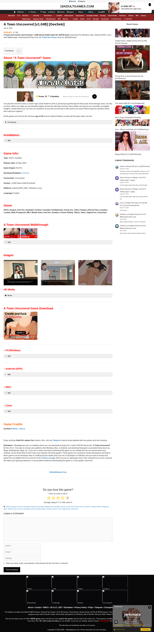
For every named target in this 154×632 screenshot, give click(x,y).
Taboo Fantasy (46, 509)
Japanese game (38, 19)
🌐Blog (90, 12)
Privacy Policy (81, 607)
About (30, 607)
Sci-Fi (89, 19)
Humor (82, 19)
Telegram (98, 607)
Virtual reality (112, 15)
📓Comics (61, 12)
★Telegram (81, 1)
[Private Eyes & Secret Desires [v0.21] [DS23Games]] (132, 59)
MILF (137, 15)
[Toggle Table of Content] (17, 51)
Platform (20, 12)
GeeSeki (25, 173)
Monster (65, 19)
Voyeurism (74, 509)
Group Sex (70, 507)
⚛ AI (18, 15)
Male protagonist (103, 507)
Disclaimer (68, 607)
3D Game (25, 15)
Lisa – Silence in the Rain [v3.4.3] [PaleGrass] (132, 129)
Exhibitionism (48, 507)
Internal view (78, 507)
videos (56, 621)
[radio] (49, 498)
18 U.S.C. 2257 (56, 607)
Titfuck (55, 509)
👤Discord (72, 1)
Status (80, 12)
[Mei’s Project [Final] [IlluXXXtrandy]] (132, 110)
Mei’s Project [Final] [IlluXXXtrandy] (128, 117)
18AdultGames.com (77, 6)
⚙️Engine (70, 12)
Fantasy (143, 15)
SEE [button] (9, 140)
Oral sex (21, 509)
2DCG (8, 507)
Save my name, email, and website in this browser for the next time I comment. (37, 563)
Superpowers (80, 15)
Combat (75, 19)
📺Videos (51, 12)
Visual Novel (48, 15)
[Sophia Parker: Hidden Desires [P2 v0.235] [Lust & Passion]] (132, 33)
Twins (60, 509)
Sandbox (59, 15)
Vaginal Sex (66, 509)
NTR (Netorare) (50, 19)
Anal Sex (20, 507)
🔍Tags (43, 12)
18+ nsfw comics (45, 621)
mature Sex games (66, 619)
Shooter (130, 15)
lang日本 (101, 12)
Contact (38, 607)
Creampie (40, 507)
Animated (26, 507)
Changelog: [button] (12, 122)
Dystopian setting (92, 15)
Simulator (96, 19)
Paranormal (105, 19)
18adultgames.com (73, 630)
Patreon (14, 429)
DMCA (45, 607)
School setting (36, 509)
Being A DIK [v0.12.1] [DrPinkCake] (128, 154)
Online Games (68, 15)
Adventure (11, 15)
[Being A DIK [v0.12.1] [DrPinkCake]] (132, 141)
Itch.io (22, 429)
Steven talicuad (125, 177)
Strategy (103, 15)
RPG (59, 19)
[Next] (107, 272)
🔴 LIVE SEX (128, 19)
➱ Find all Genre (116, 19)
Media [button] (10, 295)
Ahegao (13, 507)
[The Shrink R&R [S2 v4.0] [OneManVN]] (132, 90)
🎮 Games (32, 12)
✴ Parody (36, 15)
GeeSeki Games (60, 507)
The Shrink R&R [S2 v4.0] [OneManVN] (129, 103)
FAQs (90, 607)
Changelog (109, 607)
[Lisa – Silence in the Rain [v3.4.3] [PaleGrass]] (132, 123)
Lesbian (93, 507)
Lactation (87, 507)
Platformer (122, 15)
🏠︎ (15, 12)
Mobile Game (26, 19)
